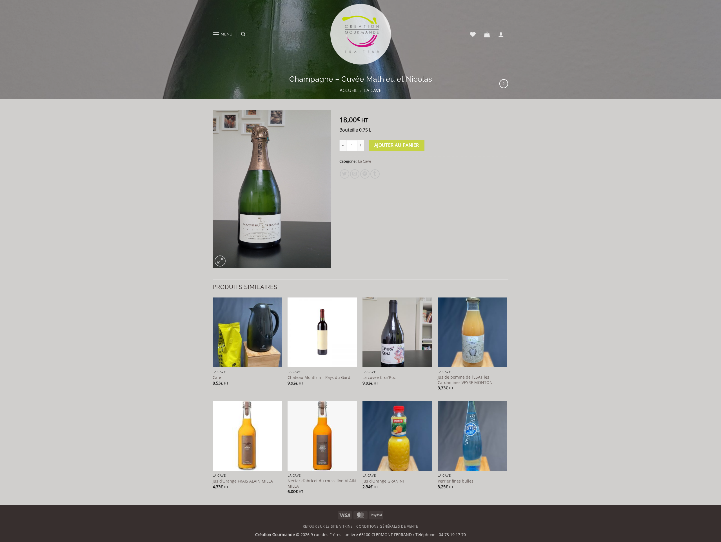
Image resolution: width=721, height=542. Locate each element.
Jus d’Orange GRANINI (383, 481)
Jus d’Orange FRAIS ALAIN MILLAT (244, 481)
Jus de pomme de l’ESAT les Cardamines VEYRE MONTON (465, 380)
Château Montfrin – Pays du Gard (319, 377)
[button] (223, 34)
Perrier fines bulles (455, 481)
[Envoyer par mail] (354, 174)
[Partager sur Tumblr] (375, 174)
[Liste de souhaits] (473, 34)
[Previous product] (503, 83)
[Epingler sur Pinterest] (365, 174)
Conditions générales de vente (387, 526)
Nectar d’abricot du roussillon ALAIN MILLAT (322, 483)
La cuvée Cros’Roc (379, 377)
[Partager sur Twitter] (344, 174)
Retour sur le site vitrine (328, 526)
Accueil (348, 90)
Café (217, 377)
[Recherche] (243, 34)
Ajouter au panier (396, 145)
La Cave (372, 90)
